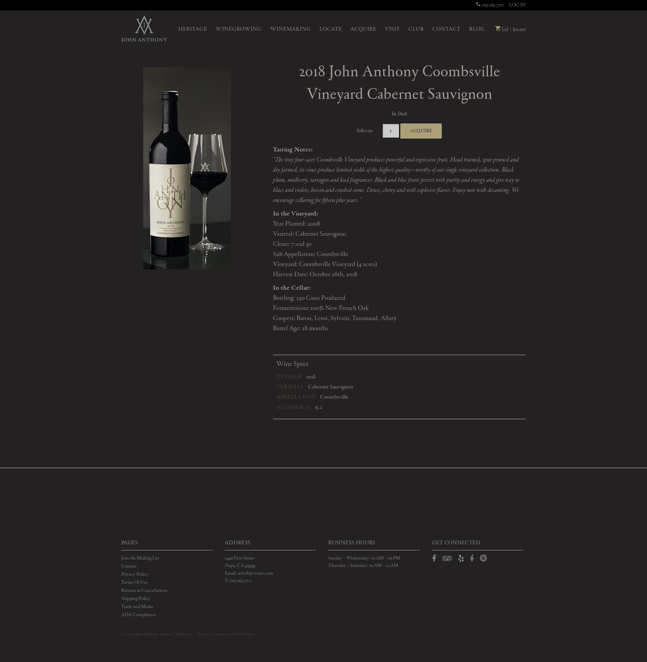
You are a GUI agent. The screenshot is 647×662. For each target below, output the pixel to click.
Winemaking (290, 29)
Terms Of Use (134, 582)
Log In (517, 5)
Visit (392, 29)
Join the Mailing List (140, 558)
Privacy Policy (134, 574)
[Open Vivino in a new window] (472, 558)
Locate (330, 29)
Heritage (192, 29)
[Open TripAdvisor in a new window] (447, 559)
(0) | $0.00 (513, 29)
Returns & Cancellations (144, 590)
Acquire (363, 29)
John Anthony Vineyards (144, 28)
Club (416, 29)
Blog (477, 29)
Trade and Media (137, 607)
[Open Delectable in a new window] (483, 558)
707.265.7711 (492, 5)
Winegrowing (239, 29)
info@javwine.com (255, 573)
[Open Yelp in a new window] (461, 559)
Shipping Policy (135, 599)
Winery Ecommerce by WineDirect (226, 634)
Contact (446, 29)
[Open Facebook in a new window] (434, 559)
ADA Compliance (138, 615)
